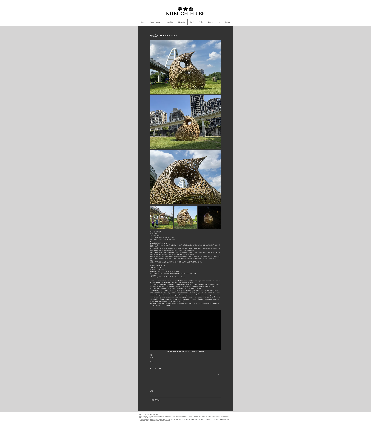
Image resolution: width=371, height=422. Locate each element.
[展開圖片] (161, 217)
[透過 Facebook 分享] (151, 369)
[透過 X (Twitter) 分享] (155, 369)
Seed (151, 362)
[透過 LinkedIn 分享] (160, 369)
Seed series (153, 358)
